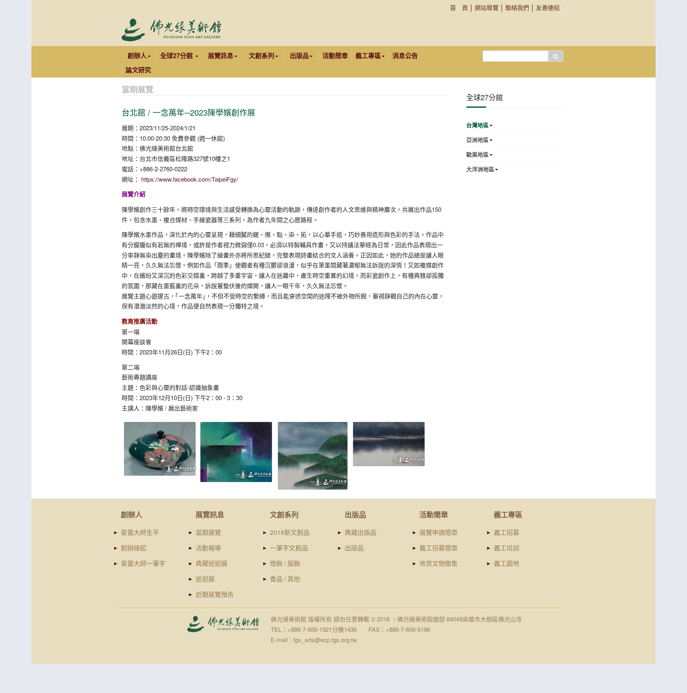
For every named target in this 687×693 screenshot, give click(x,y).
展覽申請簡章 (438, 532)
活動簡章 (335, 55)
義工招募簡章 (438, 547)
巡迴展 (205, 578)
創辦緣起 (133, 547)
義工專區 (368, 55)
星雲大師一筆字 (143, 563)
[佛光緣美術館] (171, 30)
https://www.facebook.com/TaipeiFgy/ (189, 179)
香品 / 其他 (285, 578)
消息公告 (405, 55)
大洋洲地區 (480, 169)
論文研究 (138, 69)
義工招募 (506, 532)
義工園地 (506, 563)
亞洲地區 (477, 139)
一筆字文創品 (289, 547)
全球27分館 (177, 55)
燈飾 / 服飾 (285, 563)
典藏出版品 (360, 532)
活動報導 (208, 547)
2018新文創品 (290, 532)
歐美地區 (477, 154)
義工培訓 (506, 547)
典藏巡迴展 (211, 563)
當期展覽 (208, 532)
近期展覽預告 (215, 594)
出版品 (354, 547)
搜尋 (555, 56)
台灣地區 (477, 125)
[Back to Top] (666, 626)
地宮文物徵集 (438, 563)
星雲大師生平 (140, 532)
